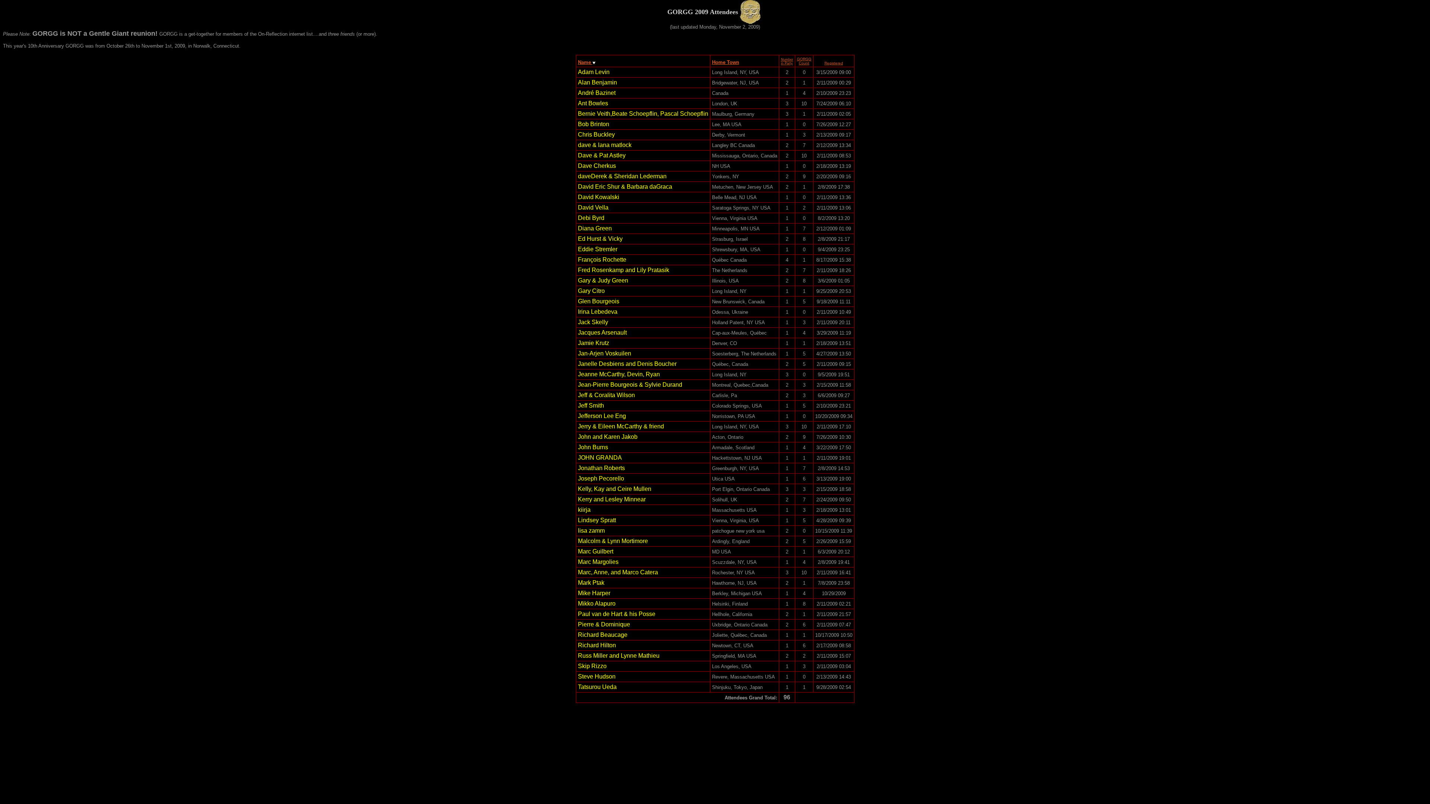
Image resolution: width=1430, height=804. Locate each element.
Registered (833, 63)
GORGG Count (804, 61)
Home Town (725, 62)
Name (585, 62)
